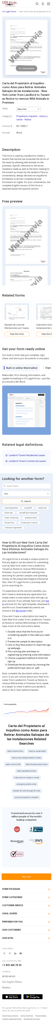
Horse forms (9, 523)
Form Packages (11, 888)
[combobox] (26, 486)
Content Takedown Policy (12, 1019)
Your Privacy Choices (10, 1015)
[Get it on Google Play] (33, 996)
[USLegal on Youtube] (20, 953)
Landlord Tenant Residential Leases (27, 455)
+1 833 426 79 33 (11, 965)
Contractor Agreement (13, 527)
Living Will (28, 508)
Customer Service (12, 905)
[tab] (20, 367)
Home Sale (8, 513)
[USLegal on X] (4, 953)
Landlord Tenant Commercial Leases (27, 461)
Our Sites (7, 938)
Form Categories (12, 897)
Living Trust (42, 508)
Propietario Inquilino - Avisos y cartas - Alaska (32, 118)
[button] (48, 4)
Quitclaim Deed (31, 518)
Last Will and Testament (28, 513)
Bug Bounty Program (32, 1019)
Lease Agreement (11, 508)
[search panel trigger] (37, 4)
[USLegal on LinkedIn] (15, 953)
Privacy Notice (40, 1015)
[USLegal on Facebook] (10, 953)
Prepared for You (12, 921)
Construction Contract (29, 523)
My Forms (21, 610)
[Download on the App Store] (11, 996)
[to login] (42, 4)
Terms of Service (26, 1015)
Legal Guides (9, 913)
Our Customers (11, 929)
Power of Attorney (11, 518)
